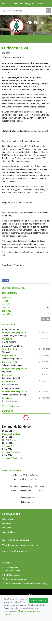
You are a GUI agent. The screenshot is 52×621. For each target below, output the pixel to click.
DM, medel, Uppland (11, 434)
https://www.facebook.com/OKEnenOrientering (26, 583)
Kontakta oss (8, 523)
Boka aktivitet (8, 519)
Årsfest (13, 440)
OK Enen (35, 22)
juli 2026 (6, 301)
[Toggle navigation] (5, 38)
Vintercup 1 (7, 446)
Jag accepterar (39, 600)
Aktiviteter (18, 3)
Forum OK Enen (9, 532)
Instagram (6, 528)
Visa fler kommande (13, 406)
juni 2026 (6, 304)
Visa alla (45, 319)
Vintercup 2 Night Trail (11, 452)
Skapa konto (43, 3)
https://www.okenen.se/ (16, 579)
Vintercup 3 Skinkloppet (12, 458)
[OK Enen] (16, 25)
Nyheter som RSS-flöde (14, 288)
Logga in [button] (29, 3)
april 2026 (6, 311)
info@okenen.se (13, 575)
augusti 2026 (8, 298)
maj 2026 (6, 307)
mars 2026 (7, 314)
